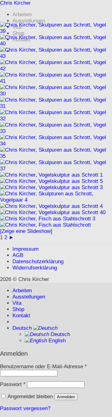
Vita (16, 303)
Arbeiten (22, 15)
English (56, 341)
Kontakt (21, 316)
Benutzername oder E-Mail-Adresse (43, 366)
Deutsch (22, 328)
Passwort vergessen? (25, 408)
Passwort (13, 384)
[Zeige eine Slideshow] (26, 231)
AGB (17, 255)
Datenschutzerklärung (37, 261)
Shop (18, 309)
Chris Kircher (15, 3)
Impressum (25, 249)
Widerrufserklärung (34, 268)
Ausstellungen (28, 21)
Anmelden (66, 396)
